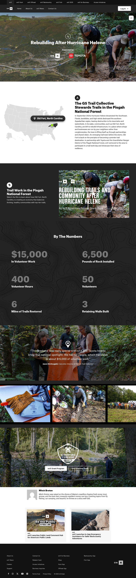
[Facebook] (8, 574)
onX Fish (59, 2)
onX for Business (83, 2)
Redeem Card (37, 560)
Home (19, 8)
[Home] (10, 8)
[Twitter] (17, 574)
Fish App (87, 560)
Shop (60, 560)
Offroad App (62, 568)
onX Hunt (19, 2)
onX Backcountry (46, 2)
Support (9, 568)
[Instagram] (13, 574)
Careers (9, 564)
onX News (40, 8)
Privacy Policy (47, 574)
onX (10, 2)
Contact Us (52, 8)
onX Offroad (32, 2)
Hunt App (61, 564)
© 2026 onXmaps (59, 574)
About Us (29, 8)
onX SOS (70, 2)
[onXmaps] (118, 562)
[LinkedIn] (27, 574)
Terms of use (36, 574)
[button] (131, 18)
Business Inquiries (39, 568)
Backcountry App (89, 556)
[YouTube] (22, 574)
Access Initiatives (100, 2)
